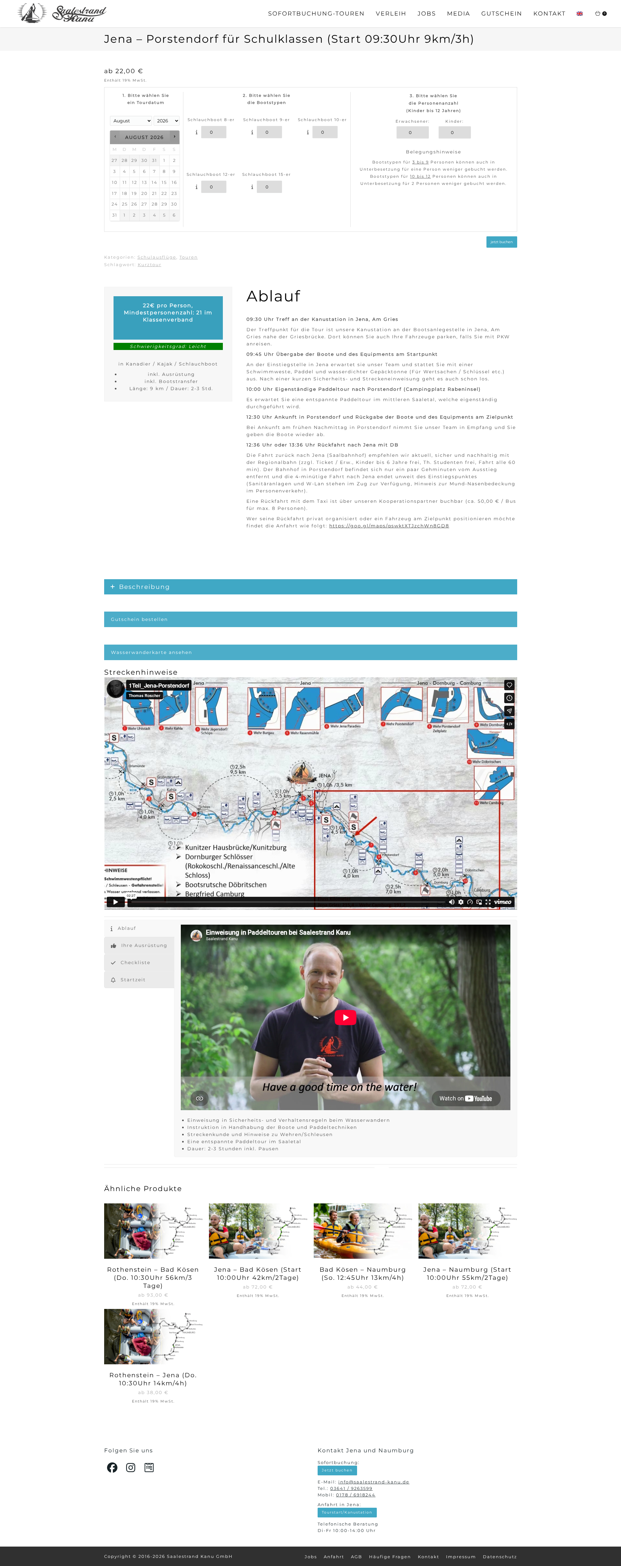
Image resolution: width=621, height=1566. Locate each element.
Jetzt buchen (337, 1470)
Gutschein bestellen (139, 619)
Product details (153, 1232)
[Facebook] (112, 1467)
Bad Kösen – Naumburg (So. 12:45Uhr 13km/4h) (363, 1273)
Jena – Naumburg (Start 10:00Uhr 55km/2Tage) (467, 1273)
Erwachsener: (413, 121)
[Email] (149, 1467)
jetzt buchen (502, 242)
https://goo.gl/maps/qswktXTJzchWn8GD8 (389, 526)
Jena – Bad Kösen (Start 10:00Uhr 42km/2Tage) (258, 1273)
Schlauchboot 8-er (211, 120)
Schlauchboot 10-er (322, 120)
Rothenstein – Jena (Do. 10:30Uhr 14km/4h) (153, 1379)
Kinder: (454, 121)
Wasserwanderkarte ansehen (151, 652)
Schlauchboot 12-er (211, 174)
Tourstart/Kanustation (347, 1512)
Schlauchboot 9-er (266, 120)
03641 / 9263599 (351, 1488)
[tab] (139, 928)
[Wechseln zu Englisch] (579, 13)
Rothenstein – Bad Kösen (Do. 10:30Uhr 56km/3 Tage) (153, 1278)
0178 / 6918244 (356, 1494)
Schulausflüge (156, 257)
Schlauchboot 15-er (266, 174)
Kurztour (149, 264)
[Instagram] (131, 1467)
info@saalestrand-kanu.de (373, 1481)
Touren (189, 257)
